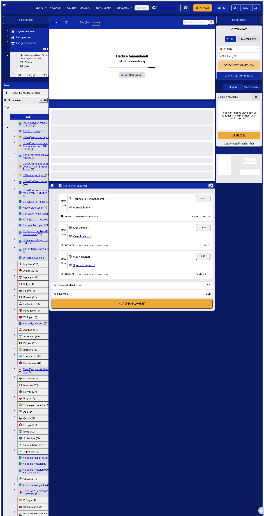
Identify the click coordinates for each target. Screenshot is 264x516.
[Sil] (211, 104)
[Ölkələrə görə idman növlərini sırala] (45, 100)
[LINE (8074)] (53, 22)
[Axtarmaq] (211, 22)
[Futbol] (59, 22)
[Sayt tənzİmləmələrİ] (235, 7)
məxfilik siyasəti (228, 64)
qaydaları (249, 62)
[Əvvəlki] (44, 49)
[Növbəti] (61, 103)
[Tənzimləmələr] (256, 108)
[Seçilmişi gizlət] (41, 100)
